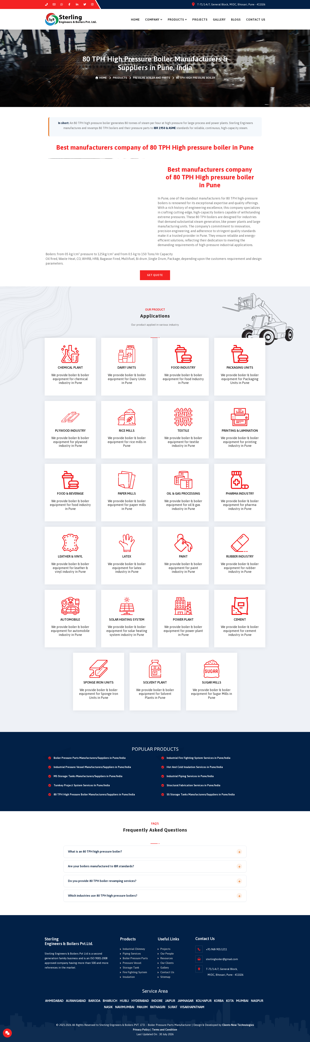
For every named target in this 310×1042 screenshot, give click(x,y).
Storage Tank (131, 967)
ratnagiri (157, 1007)
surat (172, 1007)
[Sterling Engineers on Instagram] (92, 4)
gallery (219, 19)
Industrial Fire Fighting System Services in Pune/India (198, 757)
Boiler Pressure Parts (135, 958)
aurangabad (76, 1001)
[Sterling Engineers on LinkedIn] (77, 4)
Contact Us (255, 19)
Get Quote (155, 275)
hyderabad (140, 1001)
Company (152, 19)
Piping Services (132, 953)
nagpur (257, 1001)
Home (135, 19)
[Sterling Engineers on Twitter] (84, 4)
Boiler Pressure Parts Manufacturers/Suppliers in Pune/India (90, 757)
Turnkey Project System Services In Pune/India (82, 785)
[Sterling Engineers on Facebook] (69, 4)
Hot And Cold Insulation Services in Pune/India (195, 767)
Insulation (129, 976)
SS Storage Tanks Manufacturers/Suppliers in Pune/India (201, 794)
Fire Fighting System (135, 972)
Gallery (164, 967)
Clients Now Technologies (238, 1024)
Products (176, 19)
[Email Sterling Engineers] (54, 4)
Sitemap (165, 976)
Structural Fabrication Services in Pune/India (193, 785)
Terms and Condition (164, 1029)
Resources (166, 958)
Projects (200, 19)
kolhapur (204, 1001)
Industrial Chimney (134, 948)
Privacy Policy (141, 1029)
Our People (167, 953)
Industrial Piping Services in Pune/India (190, 776)
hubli (124, 1001)
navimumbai (124, 1007)
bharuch (110, 1001)
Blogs (236, 19)
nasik (108, 1007)
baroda (94, 1001)
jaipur (170, 1001)
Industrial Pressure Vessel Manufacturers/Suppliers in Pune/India (92, 767)
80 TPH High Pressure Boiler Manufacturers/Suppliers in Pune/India (94, 794)
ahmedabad (54, 1001)
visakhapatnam (192, 1007)
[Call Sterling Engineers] (46, 4)
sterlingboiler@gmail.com (222, 959)
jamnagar (185, 1001)
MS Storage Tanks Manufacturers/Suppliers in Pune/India (88, 776)
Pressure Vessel (132, 962)
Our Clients (167, 962)
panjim (142, 1007)
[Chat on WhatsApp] (62, 4)
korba (219, 1001)
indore (157, 1001)
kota (230, 1001)
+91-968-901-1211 (216, 949)
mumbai (242, 1001)
